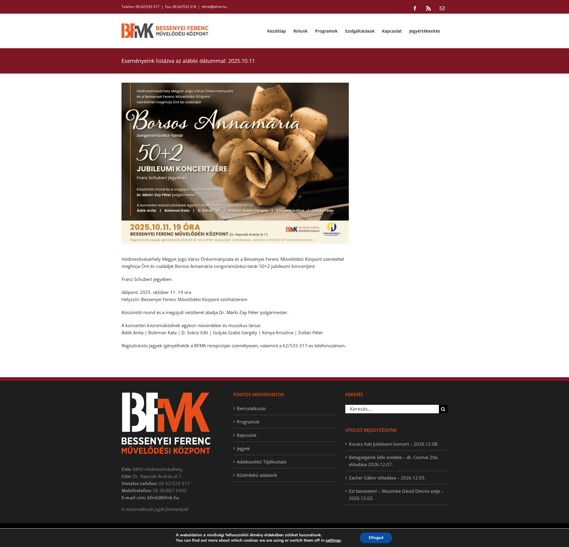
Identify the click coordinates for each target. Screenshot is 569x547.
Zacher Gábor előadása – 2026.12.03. (387, 478)
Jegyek (243, 448)
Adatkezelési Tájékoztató (262, 462)
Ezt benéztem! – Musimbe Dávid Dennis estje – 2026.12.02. (396, 494)
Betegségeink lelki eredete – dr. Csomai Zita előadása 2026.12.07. (393, 460)
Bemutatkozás (251, 408)
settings (333, 540)
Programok (248, 422)
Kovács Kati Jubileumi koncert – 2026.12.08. (394, 444)
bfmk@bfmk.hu (214, 6)
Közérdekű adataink (257, 475)
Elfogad (376, 537)
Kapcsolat (246, 435)
